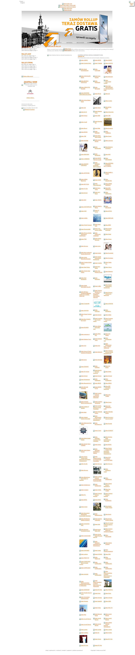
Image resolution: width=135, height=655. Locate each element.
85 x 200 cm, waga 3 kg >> (29, 56)
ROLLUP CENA (26, 47)
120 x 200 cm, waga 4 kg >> (29, 59)
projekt (59, 42)
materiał (70, 42)
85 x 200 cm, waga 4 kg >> (29, 64)
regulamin (69, 650)
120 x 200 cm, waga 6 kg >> (29, 67)
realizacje (102, 42)
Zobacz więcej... (30, 97)
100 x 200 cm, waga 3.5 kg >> (30, 57)
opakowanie (91, 42)
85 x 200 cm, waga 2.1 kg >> (29, 49)
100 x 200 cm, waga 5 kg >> (29, 66)
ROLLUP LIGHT (26, 54)
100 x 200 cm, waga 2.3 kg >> (30, 50)
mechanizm (80, 42)
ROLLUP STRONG (27, 62)
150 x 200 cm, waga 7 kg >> (29, 69)
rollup (49, 42)
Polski (21, 1)
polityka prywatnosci (78, 650)
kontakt (110, 42)
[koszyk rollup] (131, 4)
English (22, 3)
